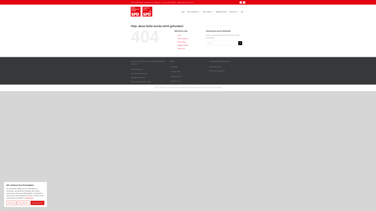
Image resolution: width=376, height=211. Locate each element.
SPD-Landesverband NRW (139, 73)
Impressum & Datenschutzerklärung (212, 87)
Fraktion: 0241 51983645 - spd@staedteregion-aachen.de (178, 2)
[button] (242, 12)
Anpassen (11, 203)
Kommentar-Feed (176, 76)
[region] (25, 194)
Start (179, 35)
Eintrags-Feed (175, 71)
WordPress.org (176, 81)
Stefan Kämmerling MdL (217, 71)
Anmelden (174, 67)
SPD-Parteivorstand (137, 69)
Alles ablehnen (23, 203)
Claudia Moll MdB (215, 67)
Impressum (181, 48)
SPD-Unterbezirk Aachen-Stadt (141, 82)
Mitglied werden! (183, 45)
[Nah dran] (45, 183)
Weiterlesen (29, 198)
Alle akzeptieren (37, 203)
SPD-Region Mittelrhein (138, 78)
